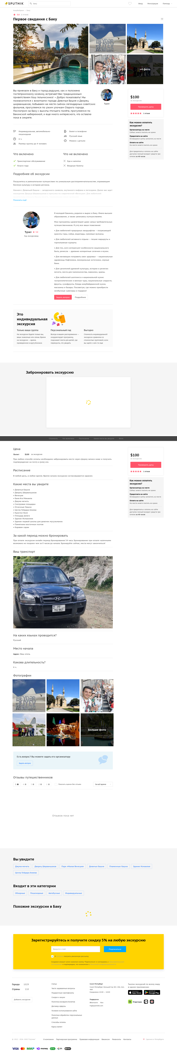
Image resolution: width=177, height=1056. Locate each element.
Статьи (54, 984)
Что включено (68, 438)
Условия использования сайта (64, 1011)
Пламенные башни (118, 866)
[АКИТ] (146, 1002)
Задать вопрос (63, 297)
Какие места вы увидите (104, 438)
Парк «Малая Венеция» (73, 866)
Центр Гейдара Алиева (26, 872)
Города (20, 984)
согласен (59, 956)
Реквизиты (116, 1039)
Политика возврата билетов (63, 1002)
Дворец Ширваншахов (45, 866)
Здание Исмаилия (141, 866)
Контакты (127, 1039)
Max (101, 1003)
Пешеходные (36, 893)
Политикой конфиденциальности (103, 964)
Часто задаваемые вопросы (63, 988)
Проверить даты (146, 107)
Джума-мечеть (22, 866)
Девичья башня (96, 866)
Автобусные (54, 893)
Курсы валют (57, 1027)
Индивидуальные (73, 893)
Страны (20, 989)
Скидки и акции (58, 997)
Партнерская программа (66, 1039)
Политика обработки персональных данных (67, 1016)
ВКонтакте (94, 1003)
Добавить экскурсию (22, 1000)
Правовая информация (89, 1039)
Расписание (84, 438)
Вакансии (106, 1039)
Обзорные (20, 893)
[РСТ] (152, 1002)
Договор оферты (59, 1006)
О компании (48, 1039)
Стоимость (53, 438)
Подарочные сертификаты (63, 993)
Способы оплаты (59, 1022)
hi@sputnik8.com (96, 1006)
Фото (121, 438)
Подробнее (80, 297)
